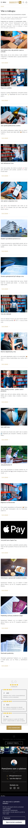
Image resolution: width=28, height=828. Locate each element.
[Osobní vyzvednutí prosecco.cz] (14, 228)
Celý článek (5, 62)
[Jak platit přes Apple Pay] (14, 530)
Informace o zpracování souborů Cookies (14, 578)
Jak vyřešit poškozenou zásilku (10, 125)
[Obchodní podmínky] (14, 643)
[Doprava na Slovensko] (14, 492)
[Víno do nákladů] (14, 303)
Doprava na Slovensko (8, 502)
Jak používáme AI (6, 465)
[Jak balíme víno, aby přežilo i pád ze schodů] (14, 40)
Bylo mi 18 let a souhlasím (14, 822)
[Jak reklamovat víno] (14, 153)
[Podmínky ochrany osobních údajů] (14, 605)
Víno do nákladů (6, 314)
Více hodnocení (14, 727)
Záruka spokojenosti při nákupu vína (12, 276)
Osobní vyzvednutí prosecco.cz (11, 238)
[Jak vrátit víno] (14, 416)
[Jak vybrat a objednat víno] (14, 190)
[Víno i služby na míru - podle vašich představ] (14, 379)
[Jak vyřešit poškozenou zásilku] (14, 115)
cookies (8, 808)
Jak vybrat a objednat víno (9, 201)
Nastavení (7, 818)
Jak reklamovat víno (7, 163)
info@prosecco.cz (15, 776)
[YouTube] (18, 788)
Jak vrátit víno (5, 427)
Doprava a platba (6, 88)
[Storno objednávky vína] (14, 341)
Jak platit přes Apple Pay (9, 540)
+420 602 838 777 (15, 778)
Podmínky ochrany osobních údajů (12, 615)
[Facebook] (11, 788)
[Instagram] (14, 788)
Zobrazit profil (13, 743)
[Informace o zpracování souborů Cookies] (14, 567)
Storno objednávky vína (8, 351)
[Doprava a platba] (14, 77)
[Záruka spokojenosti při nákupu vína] (14, 266)
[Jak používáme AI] (14, 454)
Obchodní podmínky (7, 653)
